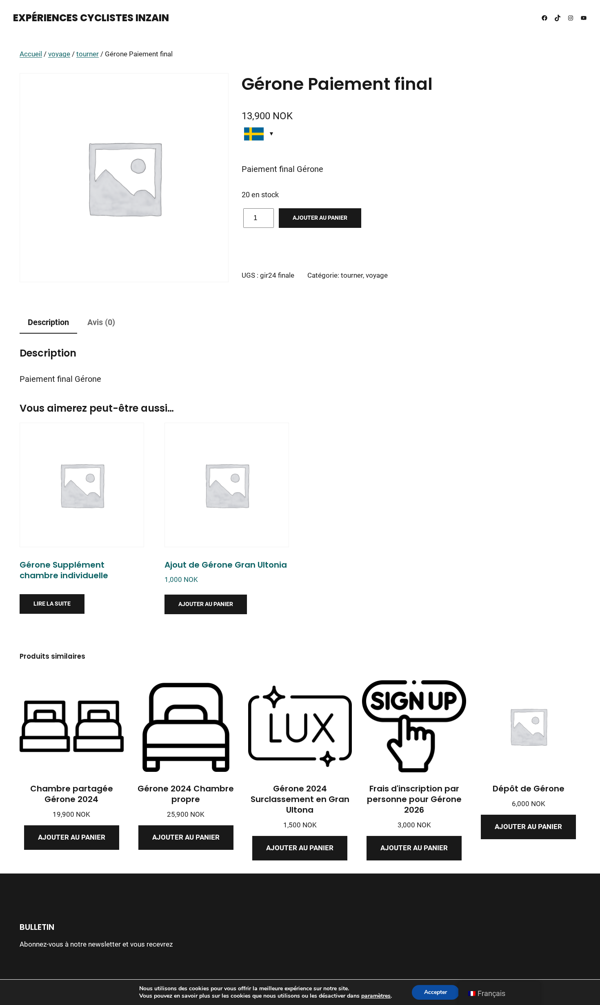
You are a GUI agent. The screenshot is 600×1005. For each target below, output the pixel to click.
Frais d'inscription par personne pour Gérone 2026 (414, 799)
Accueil (31, 54)
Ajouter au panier (320, 217)
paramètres (376, 996)
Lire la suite (52, 603)
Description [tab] (48, 322)
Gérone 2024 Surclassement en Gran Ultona (300, 799)
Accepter (435, 992)
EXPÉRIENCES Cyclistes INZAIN (91, 18)
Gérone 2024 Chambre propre (186, 793)
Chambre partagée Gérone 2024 (71, 793)
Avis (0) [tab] (101, 322)
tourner (87, 54)
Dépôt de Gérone (528, 788)
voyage (59, 54)
